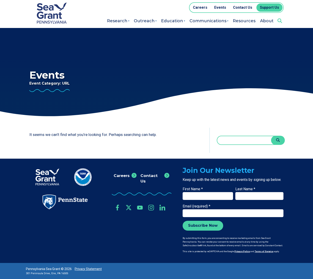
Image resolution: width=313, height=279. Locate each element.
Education (172, 20)
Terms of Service (264, 251)
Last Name (245, 189)
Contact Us (149, 178)
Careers (122, 175)
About (267, 20)
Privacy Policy (242, 251)
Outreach (144, 20)
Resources (244, 20)
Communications (207, 20)
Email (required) (196, 206)
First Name (193, 189)
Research (117, 20)
